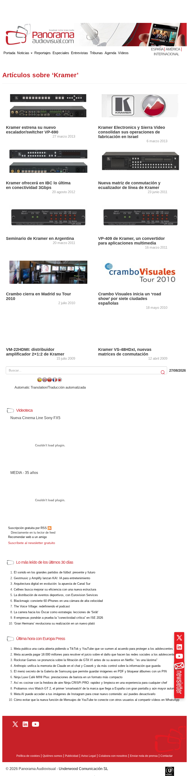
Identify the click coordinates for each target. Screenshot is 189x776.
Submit (163, 372)
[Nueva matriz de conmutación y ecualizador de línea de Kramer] (141, 161)
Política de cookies (28, 755)
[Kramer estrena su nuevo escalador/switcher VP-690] (48, 105)
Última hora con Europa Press (40, 638)
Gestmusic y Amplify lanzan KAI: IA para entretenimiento (52, 578)
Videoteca (24, 410)
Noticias (23, 53)
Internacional (166, 54)
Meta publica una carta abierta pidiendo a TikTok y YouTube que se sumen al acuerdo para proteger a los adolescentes (93, 648)
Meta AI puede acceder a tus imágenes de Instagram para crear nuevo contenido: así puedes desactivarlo (84, 694)
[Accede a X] (179, 637)
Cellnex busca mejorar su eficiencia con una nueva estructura (55, 589)
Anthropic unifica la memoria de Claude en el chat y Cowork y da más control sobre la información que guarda (87, 666)
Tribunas (96, 53)
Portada (9, 52)
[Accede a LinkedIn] (179, 647)
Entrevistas (79, 53)
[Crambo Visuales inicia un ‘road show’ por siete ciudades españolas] (141, 272)
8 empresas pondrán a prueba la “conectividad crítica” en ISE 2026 (58, 617)
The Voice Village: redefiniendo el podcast (42, 606)
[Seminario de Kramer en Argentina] (48, 216)
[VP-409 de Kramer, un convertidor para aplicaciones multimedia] (141, 216)
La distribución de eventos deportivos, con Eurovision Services (56, 595)
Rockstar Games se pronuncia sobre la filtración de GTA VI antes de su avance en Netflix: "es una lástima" (85, 660)
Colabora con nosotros (113, 755)
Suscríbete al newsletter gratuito (31, 543)
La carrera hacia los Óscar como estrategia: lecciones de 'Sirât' (56, 612)
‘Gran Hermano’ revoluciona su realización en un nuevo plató (54, 623)
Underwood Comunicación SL (83, 769)
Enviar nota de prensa (144, 755)
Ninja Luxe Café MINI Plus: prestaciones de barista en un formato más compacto (68, 677)
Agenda (110, 53)
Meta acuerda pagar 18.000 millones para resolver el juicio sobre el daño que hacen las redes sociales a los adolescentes (95, 654)
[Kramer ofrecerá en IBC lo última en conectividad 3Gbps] (48, 161)
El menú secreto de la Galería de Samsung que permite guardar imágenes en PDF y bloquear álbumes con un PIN (90, 671)
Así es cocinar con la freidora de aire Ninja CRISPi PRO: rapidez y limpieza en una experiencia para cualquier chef (90, 682)
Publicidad (71, 755)
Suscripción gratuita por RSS (28, 528)
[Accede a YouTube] (179, 656)
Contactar (166, 755)
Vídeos (123, 53)
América (173, 49)
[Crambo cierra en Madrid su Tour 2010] (48, 272)
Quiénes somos (52, 755)
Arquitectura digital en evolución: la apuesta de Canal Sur (52, 583)
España (157, 49)
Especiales (61, 53)
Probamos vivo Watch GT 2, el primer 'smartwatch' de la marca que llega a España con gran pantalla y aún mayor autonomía (97, 688)
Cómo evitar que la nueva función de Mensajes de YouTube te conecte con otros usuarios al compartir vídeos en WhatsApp (96, 700)
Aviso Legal (88, 755)
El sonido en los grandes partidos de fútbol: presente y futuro (54, 572)
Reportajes (42, 53)
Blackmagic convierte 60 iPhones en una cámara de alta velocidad (58, 601)
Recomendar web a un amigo (27, 537)
